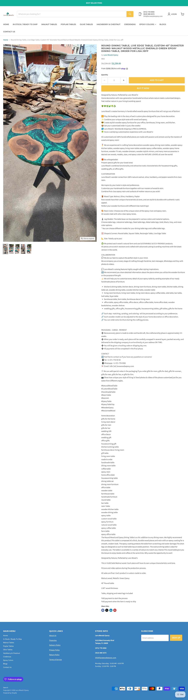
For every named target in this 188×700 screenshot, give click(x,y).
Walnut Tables (49, 24)
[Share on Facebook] (102, 610)
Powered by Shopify (10, 693)
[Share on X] (106, 610)
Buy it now (143, 88)
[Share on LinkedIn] (110, 610)
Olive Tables (86, 24)
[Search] (129, 14)
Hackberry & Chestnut (108, 24)
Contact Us (9, 31)
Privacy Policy (54, 650)
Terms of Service (55, 659)
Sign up (176, 637)
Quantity (104, 75)
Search (5, 687)
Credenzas (130, 24)
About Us (52, 635)
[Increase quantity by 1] (124, 80)
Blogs (162, 24)
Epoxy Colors (147, 24)
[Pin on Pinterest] (114, 610)
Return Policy (54, 655)
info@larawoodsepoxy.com (105, 657)
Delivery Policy (54, 645)
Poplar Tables (68, 24)
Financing (53, 640)
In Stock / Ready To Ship (25, 24)
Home (6, 24)
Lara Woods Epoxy (111, 55)
